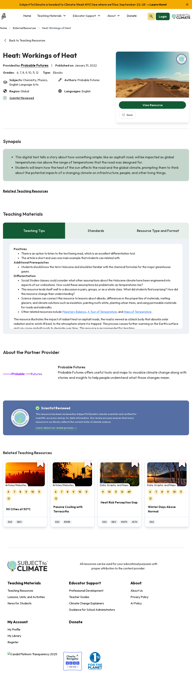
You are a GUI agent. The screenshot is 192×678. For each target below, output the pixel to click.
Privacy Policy (139, 597)
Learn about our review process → (56, 427)
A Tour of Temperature (102, 312)
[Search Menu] (151, 16)
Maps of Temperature (138, 312)
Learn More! (158, 4)
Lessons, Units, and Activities (26, 597)
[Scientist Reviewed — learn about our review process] (181, 59)
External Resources (24, 28)
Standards (96, 231)
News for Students (20, 603)
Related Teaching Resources (25, 191)
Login (163, 16)
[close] (187, 4)
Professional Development (86, 590)
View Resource (152, 105)
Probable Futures (34, 65)
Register (13, 642)
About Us (136, 590)
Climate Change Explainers (86, 603)
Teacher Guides (79, 597)
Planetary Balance (74, 312)
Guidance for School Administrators (92, 609)
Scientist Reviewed (21, 98)
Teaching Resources (20, 590)
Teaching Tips (34, 231)
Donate (75, 622)
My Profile (14, 629)
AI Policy (136, 603)
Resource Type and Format (158, 231)
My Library (14, 636)
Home (3, 28)
